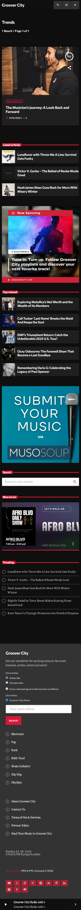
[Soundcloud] (48, 883)
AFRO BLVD (15, 539)
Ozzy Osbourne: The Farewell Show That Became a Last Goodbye (45, 353)
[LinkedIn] (64, 883)
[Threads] (32, 883)
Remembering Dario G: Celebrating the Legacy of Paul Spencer (44, 369)
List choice (11, 695)
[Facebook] (17, 890)
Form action (12, 673)
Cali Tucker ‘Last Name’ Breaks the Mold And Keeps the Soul (45, 320)
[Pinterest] (56, 883)
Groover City (17, 653)
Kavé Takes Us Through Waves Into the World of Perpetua (43, 613)
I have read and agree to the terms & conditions (34, 689)
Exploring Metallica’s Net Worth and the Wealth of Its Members (45, 304)
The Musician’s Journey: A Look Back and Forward (37, 109)
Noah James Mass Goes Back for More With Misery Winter (47, 189)
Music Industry (14, 101)
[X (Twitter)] (17, 883)
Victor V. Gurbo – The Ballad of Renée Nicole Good (48, 173)
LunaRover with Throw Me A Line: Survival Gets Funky (46, 156)
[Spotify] (40, 883)
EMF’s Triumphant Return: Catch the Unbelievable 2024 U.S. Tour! (42, 337)
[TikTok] (24, 883)
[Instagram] (9, 890)
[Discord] (24, 890)
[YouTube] (9, 883)
